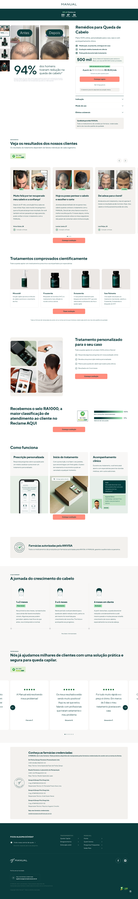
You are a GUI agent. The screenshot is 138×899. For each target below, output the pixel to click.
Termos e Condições (76, 475)
